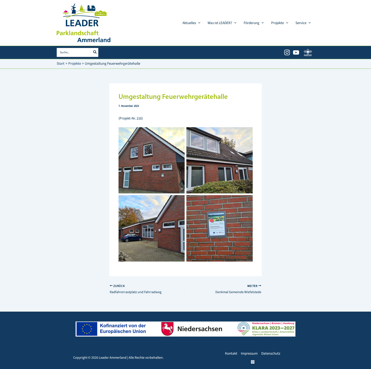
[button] (198, 23)
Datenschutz (270, 353)
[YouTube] (296, 52)
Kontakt (231, 353)
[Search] (95, 52)
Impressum (249, 353)
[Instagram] (287, 52)
